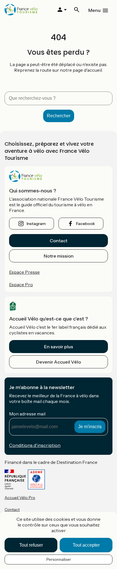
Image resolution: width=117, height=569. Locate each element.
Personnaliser (58, 559)
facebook (85, 223)
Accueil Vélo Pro (20, 497)
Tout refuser (31, 545)
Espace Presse (24, 272)
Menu (94, 10)
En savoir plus (58, 346)
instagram (36, 223)
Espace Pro (21, 284)
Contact (58, 240)
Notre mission (59, 256)
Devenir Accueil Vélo (58, 362)
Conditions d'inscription (34, 445)
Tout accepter (86, 545)
